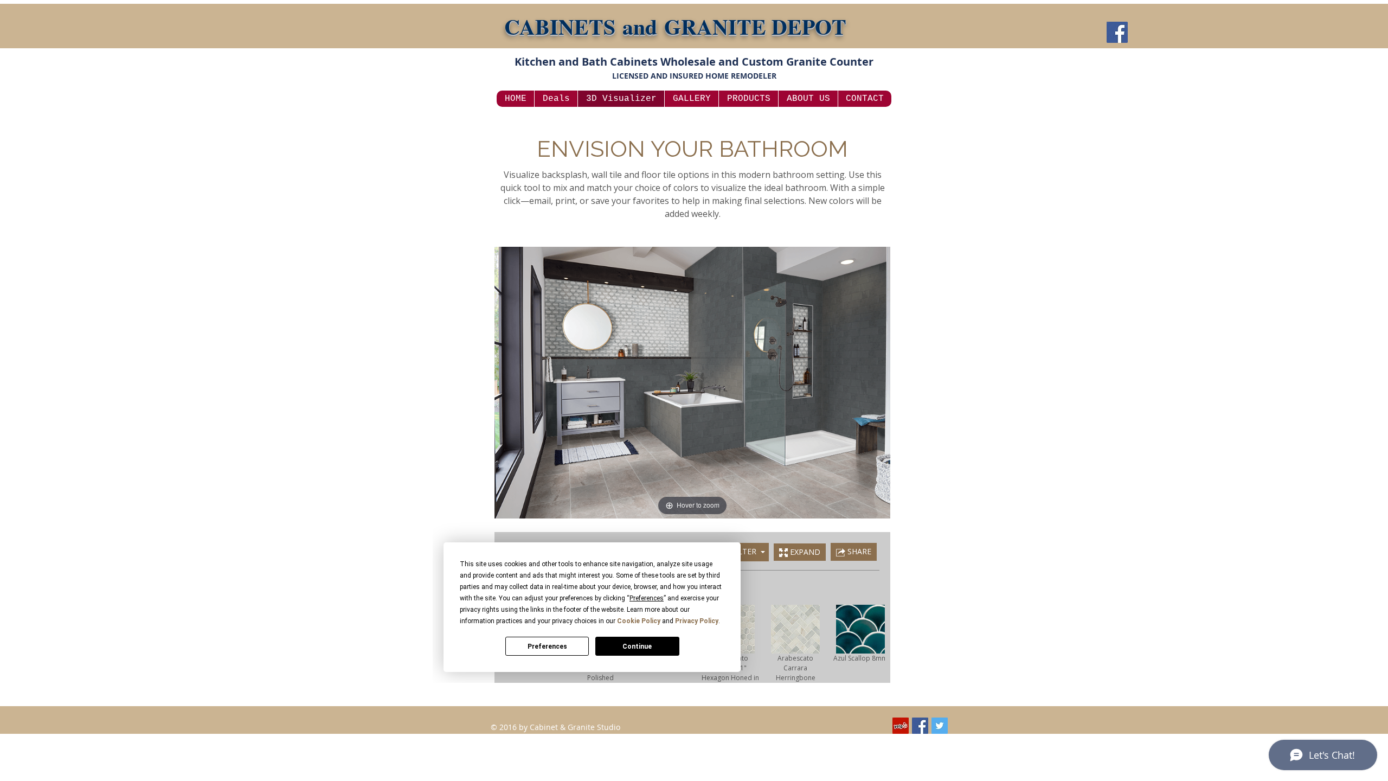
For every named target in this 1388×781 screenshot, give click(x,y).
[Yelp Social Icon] (900, 726)
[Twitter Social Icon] (939, 726)
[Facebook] (1117, 32)
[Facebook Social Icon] (920, 726)
